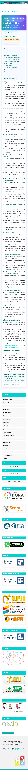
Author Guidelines (7, 412)
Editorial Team (7, 406)
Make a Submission (8, 733)
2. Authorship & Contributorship (11, 53)
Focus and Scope (7, 402)
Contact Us (6, 458)
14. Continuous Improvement (10, 78)
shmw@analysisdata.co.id (11, 347)
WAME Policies (8, 378)
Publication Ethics (7, 429)
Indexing (6, 448)
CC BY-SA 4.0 (15, 749)
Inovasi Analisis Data (19, 748)
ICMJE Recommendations (17, 376)
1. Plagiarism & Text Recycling (10, 51)
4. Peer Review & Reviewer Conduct (12, 57)
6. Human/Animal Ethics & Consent (12, 61)
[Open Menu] (1, 2)
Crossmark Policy (7, 445)
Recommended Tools (8, 455)
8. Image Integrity (8, 65)
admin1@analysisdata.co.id (11, 345)
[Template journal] (14, 562)
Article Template (7, 419)
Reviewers (6, 409)
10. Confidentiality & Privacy (10, 69)
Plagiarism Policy (7, 432)
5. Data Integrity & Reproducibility (11, 59)
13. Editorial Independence (10, 76)
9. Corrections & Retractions (10, 67)
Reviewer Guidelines (8, 415)
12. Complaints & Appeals (10, 74)
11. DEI (5, 71)
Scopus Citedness (8, 452)
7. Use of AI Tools (8, 63)
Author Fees (6, 422)
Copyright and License (8, 438)
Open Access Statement (9, 435)
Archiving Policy (7, 442)
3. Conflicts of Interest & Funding (11, 55)
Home (3, 8)
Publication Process (8, 425)
